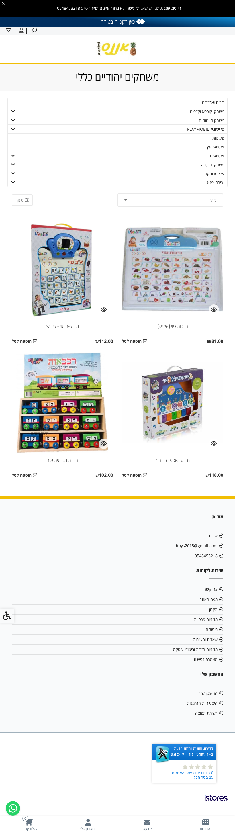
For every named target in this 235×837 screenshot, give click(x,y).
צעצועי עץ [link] (215, 147)
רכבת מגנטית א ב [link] (62, 460)
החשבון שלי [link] (208, 693)
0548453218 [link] (206, 555)
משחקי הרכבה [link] (212, 165)
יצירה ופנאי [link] (215, 182)
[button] (13, 111)
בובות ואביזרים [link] (213, 102)
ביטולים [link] (212, 629)
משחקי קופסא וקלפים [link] (207, 111)
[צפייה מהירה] (214, 309)
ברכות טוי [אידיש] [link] (172, 326)
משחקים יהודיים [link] (211, 120)
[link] (206, 824)
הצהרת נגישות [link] (206, 659)
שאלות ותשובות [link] (205, 639)
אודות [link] (213, 535)
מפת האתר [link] (209, 599)
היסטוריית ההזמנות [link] (202, 703)
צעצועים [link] (217, 156)
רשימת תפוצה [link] (206, 713)
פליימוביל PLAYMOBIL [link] (205, 129)
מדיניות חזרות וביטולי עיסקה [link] (195, 649)
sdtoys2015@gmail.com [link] (195, 545)
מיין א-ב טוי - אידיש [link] (62, 326)
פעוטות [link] (218, 138)
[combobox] (170, 200)
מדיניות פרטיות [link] (206, 619)
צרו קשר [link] (211, 589)
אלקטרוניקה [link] (214, 173)
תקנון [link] (213, 609)
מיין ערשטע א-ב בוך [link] (172, 460)
